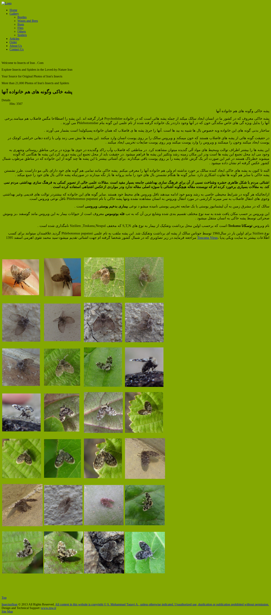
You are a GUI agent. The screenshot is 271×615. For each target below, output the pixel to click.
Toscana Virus (207, 238)
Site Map (7, 611)
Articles (14, 38)
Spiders (22, 35)
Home (13, 10)
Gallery (14, 13)
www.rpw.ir (48, 608)
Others (21, 31)
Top (4, 597)
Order (13, 42)
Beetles (22, 17)
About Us (16, 45)
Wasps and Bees (27, 20)
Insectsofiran (9, 604)
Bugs (20, 24)
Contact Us (17, 49)
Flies (20, 28)
